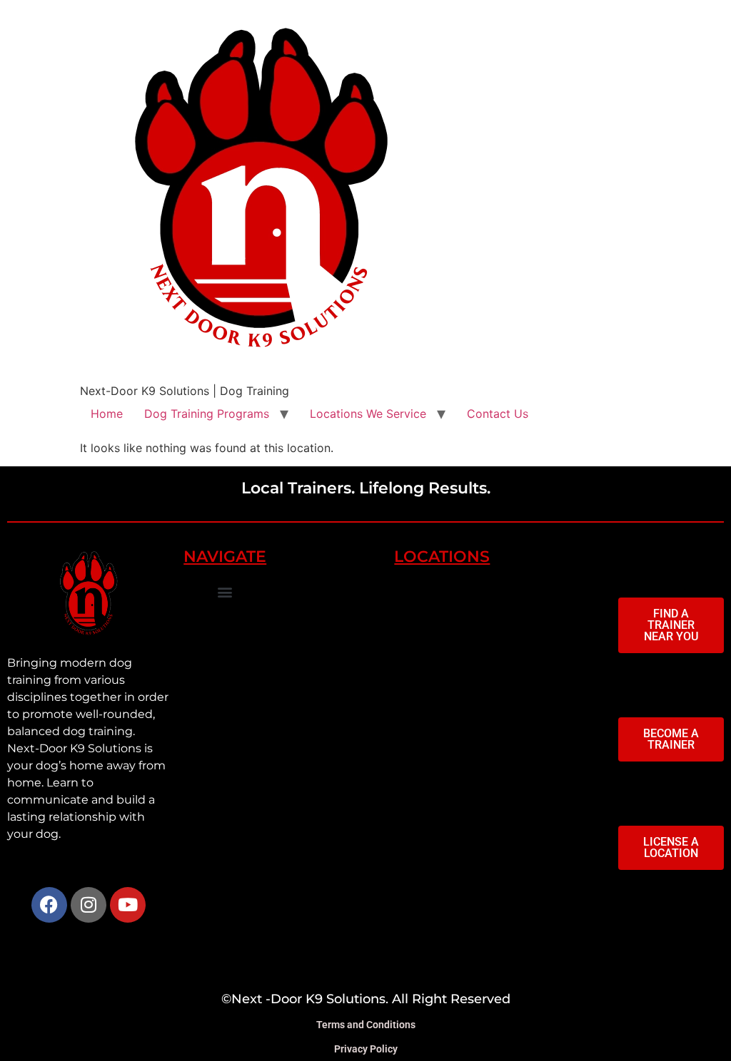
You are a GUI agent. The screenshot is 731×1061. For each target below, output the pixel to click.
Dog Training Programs (206, 413)
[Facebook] (49, 905)
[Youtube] (128, 905)
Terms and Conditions (365, 1024)
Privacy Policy (366, 1049)
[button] (224, 591)
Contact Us (497, 413)
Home (107, 413)
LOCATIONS (442, 556)
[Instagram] (88, 905)
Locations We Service (368, 413)
